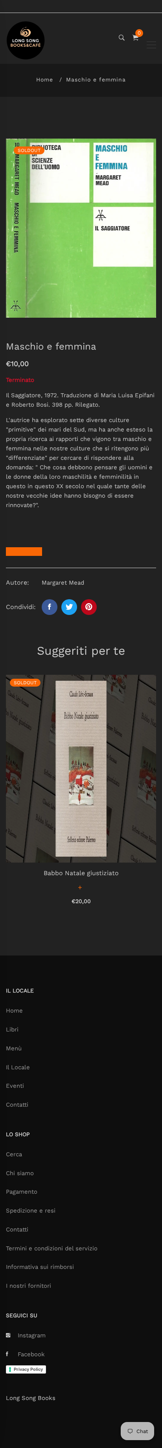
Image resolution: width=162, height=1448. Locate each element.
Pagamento (21, 1191)
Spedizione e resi (30, 1210)
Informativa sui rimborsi (40, 1266)
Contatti (17, 1104)
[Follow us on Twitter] (69, 607)
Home (44, 79)
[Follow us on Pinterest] (89, 607)
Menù (14, 1048)
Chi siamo (20, 1173)
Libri (12, 1029)
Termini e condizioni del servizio (52, 1248)
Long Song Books (30, 1398)
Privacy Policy (28, 1369)
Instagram (32, 1335)
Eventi (15, 1085)
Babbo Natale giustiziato (81, 873)
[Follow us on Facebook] (49, 607)
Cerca (14, 1154)
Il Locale (18, 1067)
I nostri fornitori (28, 1285)
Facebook (31, 1354)
